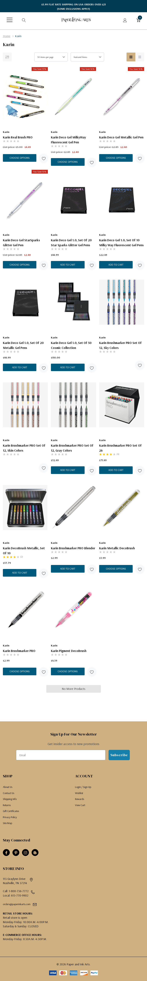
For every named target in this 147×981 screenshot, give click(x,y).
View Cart (80, 805)
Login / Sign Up (83, 787)
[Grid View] (131, 57)
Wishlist (79, 793)
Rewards (79, 799)
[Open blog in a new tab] (35, 852)
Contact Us (8, 793)
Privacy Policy (10, 817)
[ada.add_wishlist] (43, 158)
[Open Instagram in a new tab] (25, 852)
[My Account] (125, 20)
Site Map (7, 823)
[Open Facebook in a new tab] (6, 852)
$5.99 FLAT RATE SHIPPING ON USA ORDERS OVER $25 (73, 7)
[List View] (139, 57)
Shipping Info (10, 799)
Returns (7, 805)
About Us (7, 787)
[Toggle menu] (9, 20)
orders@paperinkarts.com (16, 904)
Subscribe (119, 755)
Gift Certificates (11, 811)
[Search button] (24, 20)
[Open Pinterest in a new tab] (16, 852)
